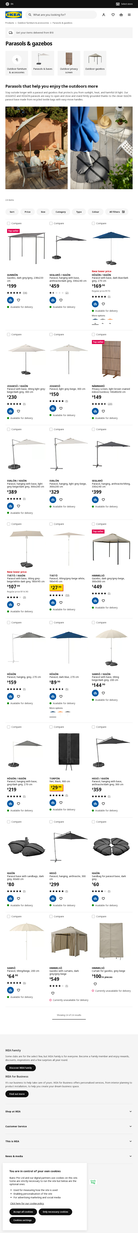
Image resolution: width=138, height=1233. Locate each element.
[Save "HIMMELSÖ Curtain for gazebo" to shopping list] (95, 984)
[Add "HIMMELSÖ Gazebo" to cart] (95, 600)
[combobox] (60, 15)
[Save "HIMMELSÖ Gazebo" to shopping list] (103, 600)
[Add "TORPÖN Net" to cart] (52, 802)
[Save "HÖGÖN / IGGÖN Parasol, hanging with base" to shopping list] (18, 803)
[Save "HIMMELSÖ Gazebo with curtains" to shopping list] (52, 993)
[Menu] (129, 14)
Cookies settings (22, 1220)
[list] (69, 63)
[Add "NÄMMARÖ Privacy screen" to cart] (95, 411)
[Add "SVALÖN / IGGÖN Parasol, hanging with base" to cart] (10, 506)
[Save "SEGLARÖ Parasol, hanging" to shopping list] (103, 499)
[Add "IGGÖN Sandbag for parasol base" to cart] (95, 898)
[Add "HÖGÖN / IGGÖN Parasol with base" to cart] (95, 304)
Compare (16, 223)
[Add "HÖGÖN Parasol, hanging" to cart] (10, 696)
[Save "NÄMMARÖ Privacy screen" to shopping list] (103, 411)
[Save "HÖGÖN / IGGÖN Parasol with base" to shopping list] (103, 304)
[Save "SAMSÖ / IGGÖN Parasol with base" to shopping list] (103, 693)
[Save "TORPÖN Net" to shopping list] (61, 802)
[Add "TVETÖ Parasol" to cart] (52, 602)
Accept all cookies (23, 1211)
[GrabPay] (93, 1182)
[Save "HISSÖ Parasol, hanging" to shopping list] (61, 898)
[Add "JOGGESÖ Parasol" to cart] (52, 408)
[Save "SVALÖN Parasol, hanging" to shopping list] (61, 499)
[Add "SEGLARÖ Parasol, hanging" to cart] (95, 499)
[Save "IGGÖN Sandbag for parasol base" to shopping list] (103, 898)
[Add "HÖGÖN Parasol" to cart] (52, 696)
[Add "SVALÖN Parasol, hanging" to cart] (52, 499)
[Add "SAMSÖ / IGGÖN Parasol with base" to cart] (95, 693)
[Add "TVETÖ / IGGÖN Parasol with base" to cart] (10, 604)
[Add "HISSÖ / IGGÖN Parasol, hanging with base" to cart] (95, 803)
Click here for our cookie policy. (27, 1203)
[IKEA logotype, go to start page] (13, 14)
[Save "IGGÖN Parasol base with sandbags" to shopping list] (18, 898)
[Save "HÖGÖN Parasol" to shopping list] (61, 696)
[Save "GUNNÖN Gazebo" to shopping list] (18, 300)
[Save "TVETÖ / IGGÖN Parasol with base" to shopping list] (18, 604)
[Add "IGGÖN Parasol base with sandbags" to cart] (10, 898)
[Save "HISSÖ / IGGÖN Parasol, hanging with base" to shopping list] (103, 803)
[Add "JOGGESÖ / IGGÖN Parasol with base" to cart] (10, 411)
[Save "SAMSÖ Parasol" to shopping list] (18, 990)
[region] (45, 1196)
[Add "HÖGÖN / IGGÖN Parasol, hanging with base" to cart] (10, 803)
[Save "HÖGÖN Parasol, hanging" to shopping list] (18, 696)
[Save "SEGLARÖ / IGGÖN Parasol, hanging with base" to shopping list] (61, 300)
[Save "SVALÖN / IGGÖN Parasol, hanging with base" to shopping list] (18, 506)
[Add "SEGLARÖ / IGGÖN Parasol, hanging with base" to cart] (52, 300)
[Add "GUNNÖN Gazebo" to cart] (10, 300)
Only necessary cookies (55, 1211)
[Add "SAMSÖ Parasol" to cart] (10, 990)
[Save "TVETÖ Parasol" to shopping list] (61, 602)
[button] (36, 148)
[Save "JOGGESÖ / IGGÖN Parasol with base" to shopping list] (18, 411)
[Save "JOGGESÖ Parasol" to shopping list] (61, 408)
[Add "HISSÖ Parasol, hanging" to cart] (52, 898)
